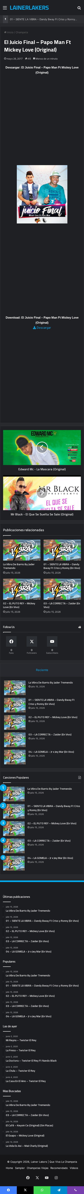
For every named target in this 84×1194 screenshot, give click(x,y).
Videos (74, 1167)
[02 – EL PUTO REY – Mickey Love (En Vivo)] (21, 589)
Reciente (42, 670)
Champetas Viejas (37, 1167)
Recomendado (59, 1167)
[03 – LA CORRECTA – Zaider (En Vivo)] (62, 589)
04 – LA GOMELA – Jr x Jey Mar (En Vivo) (51, 751)
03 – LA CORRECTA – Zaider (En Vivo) (62, 605)
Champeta (22, 32)
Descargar (43, 327)
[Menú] (5, 9)
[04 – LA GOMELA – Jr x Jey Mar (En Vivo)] (15, 757)
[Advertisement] (42, 122)
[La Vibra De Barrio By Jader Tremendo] (21, 550)
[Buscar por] (79, 9)
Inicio (9, 32)
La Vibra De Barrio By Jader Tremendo (19, 566)
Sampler (20, 1167)
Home (9, 1167)
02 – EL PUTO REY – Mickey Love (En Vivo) (19, 605)
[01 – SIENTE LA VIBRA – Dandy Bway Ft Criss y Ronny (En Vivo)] (62, 550)
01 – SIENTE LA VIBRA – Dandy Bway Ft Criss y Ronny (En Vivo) (62, 566)
